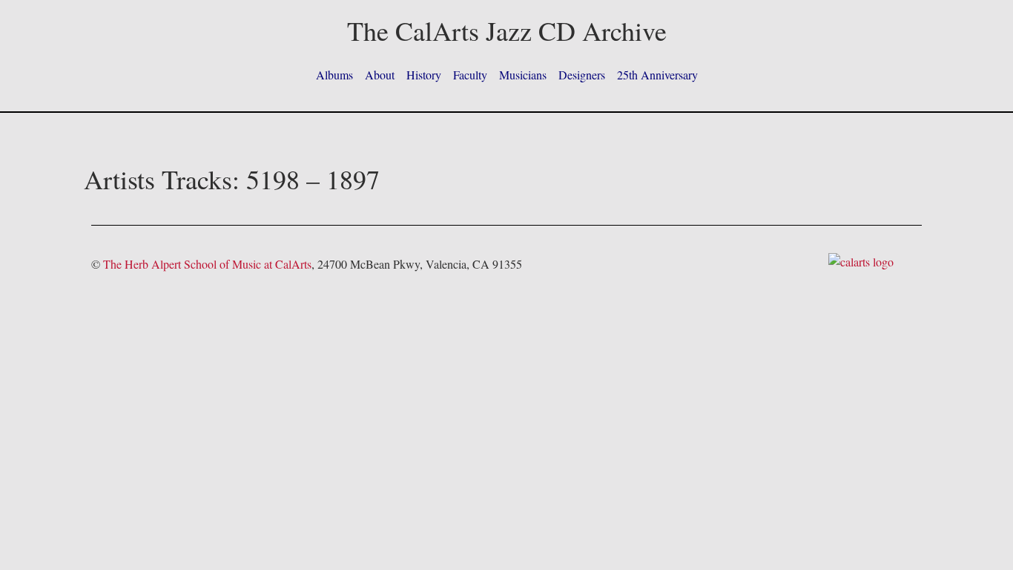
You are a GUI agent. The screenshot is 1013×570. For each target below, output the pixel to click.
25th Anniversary (657, 74)
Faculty (470, 74)
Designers (581, 74)
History (423, 74)
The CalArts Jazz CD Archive (507, 30)
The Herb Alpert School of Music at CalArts (207, 264)
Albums (334, 74)
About (380, 74)
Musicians (523, 74)
